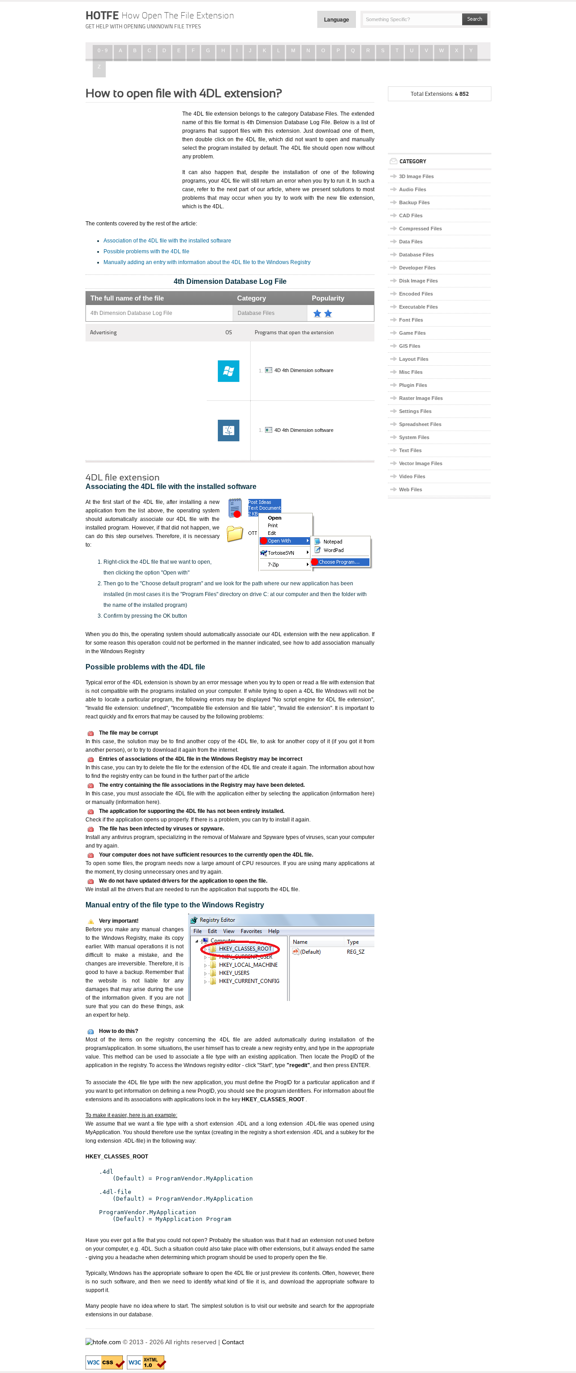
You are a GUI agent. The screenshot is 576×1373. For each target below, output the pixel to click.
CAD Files (411, 215)
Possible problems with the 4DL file (146, 251)
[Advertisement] (131, 154)
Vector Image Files (420, 463)
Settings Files (415, 411)
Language (336, 19)
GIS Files (409, 346)
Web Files (410, 489)
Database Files (416, 254)
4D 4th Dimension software (303, 370)
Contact (233, 1342)
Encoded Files (416, 293)
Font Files (411, 320)
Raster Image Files (421, 398)
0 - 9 (103, 50)
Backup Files (414, 202)
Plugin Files (413, 385)
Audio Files (412, 189)
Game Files (412, 333)
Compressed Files (420, 228)
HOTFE (160, 15)
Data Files (411, 241)
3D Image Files (416, 176)
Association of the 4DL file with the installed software (167, 241)
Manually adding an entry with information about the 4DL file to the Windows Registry (207, 262)
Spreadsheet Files (420, 424)
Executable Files (418, 307)
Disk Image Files (418, 280)
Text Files (410, 450)
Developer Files (417, 267)
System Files (414, 437)
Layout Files (413, 359)
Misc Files (411, 372)
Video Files (412, 476)
